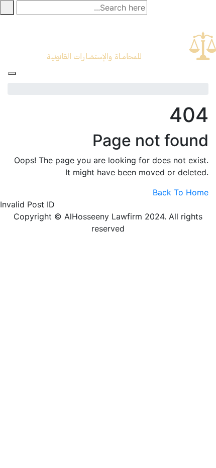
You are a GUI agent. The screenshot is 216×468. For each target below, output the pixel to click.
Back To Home (180, 192)
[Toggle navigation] (12, 73)
